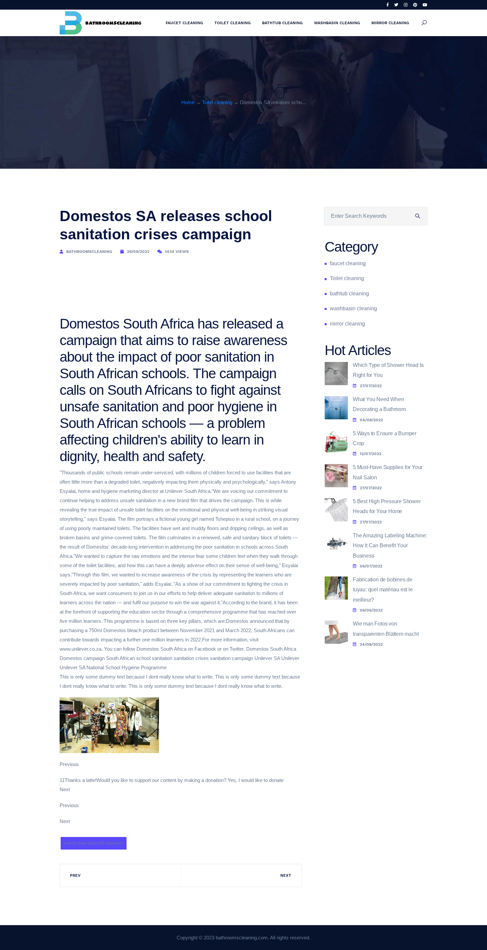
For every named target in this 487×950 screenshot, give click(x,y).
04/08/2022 (371, 420)
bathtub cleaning (282, 23)
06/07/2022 (371, 566)
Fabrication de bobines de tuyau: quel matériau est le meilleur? (383, 590)
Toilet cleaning (232, 23)
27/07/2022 (371, 386)
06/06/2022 (371, 610)
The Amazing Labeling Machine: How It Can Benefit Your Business (390, 546)
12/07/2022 (370, 454)
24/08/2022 (371, 644)
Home (187, 102)
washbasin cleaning (337, 23)
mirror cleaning (390, 23)
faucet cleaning (184, 23)
